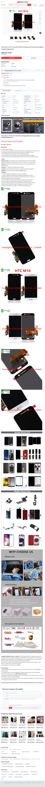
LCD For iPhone (35, 751)
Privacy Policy (39, 782)
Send (10, 707)
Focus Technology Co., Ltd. (15, 782)
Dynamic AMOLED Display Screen (7, 766)
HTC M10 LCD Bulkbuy (18, 776)
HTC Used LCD (10, 774)
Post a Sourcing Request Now (32, 707)
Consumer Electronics (7, 7)
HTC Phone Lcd (34, 774)
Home (2, 7)
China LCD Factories (5, 771)
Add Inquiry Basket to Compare (23, 41)
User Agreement (28, 782)
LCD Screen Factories (14, 771)
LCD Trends (10, 776)
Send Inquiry (11, 57)
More (2, 778)
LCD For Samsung (4, 753)
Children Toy (14, 751)
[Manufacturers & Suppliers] (22, 2)
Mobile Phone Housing (19, 763)
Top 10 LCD (4, 776)
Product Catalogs (17, 749)
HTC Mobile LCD (26, 774)
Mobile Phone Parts (25, 751)
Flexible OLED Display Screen (31, 766)
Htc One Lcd (4, 774)
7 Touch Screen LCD (33, 771)
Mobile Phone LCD (24, 7)
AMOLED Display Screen (20, 766)
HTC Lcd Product (19, 774)
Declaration (34, 782)
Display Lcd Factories (24, 771)
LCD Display (27, 763)
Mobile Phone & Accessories (16, 7)
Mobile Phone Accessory (16, 753)
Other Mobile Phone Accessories (7, 763)
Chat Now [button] (34, 57)
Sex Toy (2, 751)
